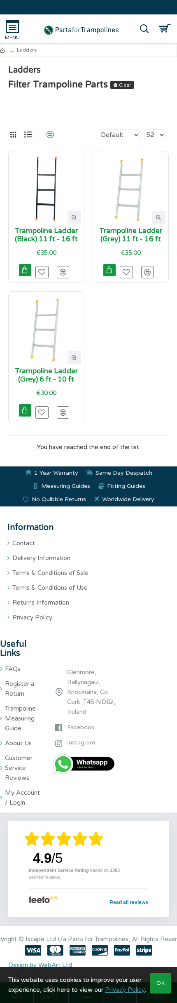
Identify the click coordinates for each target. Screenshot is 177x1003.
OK (160, 983)
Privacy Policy (125, 990)
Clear (125, 85)
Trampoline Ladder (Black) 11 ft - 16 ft (46, 235)
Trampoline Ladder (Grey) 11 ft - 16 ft (130, 235)
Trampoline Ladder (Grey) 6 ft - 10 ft (46, 375)
